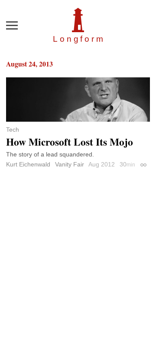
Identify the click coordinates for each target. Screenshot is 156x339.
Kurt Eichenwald (28, 164)
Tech (12, 129)
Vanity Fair (69, 164)
